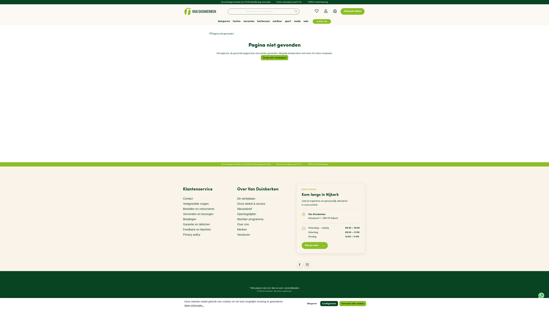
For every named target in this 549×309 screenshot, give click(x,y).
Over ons (243, 224)
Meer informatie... (194, 305)
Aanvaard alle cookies (352, 303)
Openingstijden (246, 214)
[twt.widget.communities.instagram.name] (307, 264)
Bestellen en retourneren (198, 208)
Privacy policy (191, 234)
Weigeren (312, 303)
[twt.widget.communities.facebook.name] (299, 264)
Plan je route (315, 245)
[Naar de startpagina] (200, 11)
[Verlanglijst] (317, 11)
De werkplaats (246, 198)
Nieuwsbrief (244, 208)
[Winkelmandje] (334, 11)
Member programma (250, 219)
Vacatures (243, 234)
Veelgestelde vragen (196, 203)
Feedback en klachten (197, 229)
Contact (188, 198)
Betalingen (189, 219)
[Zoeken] (296, 11)
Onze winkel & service (251, 203)
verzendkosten (291, 288)
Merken (242, 229)
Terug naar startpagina (275, 57)
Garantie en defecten (196, 224)
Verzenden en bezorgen (198, 214)
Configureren (329, 303)
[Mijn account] (326, 11)
